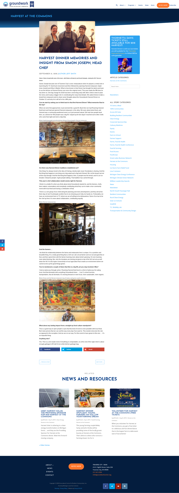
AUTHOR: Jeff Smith (67, 74)
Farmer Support (115, 138)
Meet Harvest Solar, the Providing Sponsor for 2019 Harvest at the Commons (53, 414)
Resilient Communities (118, 194)
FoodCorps (114, 155)
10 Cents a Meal (115, 106)
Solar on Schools (116, 201)
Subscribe (173, 5)
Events (140, 5)
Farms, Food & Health (117, 142)
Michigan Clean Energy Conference (122, 174)
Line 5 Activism (115, 171)
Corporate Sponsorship (118, 122)
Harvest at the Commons (31, 16)
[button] (117, 6)
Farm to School (115, 135)
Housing (113, 165)
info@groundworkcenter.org (102, 475)
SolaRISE (113, 204)
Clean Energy (114, 119)
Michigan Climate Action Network (122, 178)
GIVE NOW (163, 5)
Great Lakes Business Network (121, 158)
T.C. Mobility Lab (116, 207)
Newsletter (114, 188)
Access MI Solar (115, 112)
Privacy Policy (63, 488)
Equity (112, 128)
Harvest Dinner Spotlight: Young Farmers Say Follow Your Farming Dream (87, 414)
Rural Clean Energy (116, 197)
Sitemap (57, 488)
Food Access (114, 152)
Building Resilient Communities (121, 115)
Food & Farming (115, 148)
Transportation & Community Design (123, 211)
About (122, 5)
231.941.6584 (97, 472)
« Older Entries (44, 445)
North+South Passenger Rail (120, 191)
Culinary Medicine (116, 125)
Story (78, 488)
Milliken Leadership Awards (119, 181)
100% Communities (117, 109)
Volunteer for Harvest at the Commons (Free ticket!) (124, 413)
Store (152, 5)
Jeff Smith (45, 420)
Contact (49, 475)
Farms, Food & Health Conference (122, 145)
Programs (131, 5)
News (147, 5)
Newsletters (114, 95)
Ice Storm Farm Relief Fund (119, 168)
